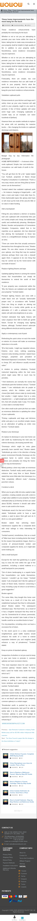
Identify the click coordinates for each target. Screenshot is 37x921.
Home (5, 10)
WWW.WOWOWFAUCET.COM (13, 723)
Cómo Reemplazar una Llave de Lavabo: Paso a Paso (21, 764)
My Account (14, 919)
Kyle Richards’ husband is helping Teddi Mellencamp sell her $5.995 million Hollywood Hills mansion (18, 732)
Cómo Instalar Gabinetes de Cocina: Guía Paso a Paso (19, 791)
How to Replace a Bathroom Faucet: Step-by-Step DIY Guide (21, 773)
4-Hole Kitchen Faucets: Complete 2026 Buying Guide (22, 755)
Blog (9, 10)
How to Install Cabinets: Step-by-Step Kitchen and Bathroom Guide (22, 801)
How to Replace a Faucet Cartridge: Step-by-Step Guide (20, 782)
